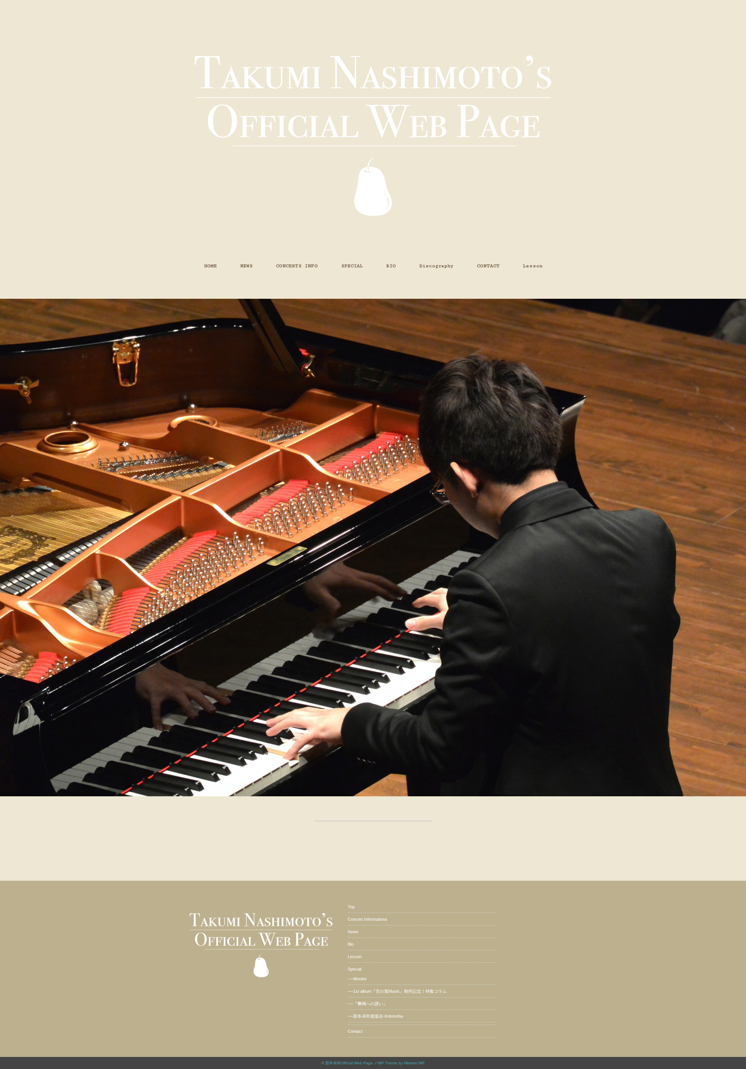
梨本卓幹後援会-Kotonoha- (378, 1016)
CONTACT (488, 266)
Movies (360, 978)
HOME (210, 266)
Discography (436, 266)
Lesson (532, 266)
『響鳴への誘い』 (370, 1003)
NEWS (246, 266)
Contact (355, 1031)
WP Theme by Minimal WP (401, 1063)
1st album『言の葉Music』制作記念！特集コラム (400, 991)
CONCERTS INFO (297, 266)
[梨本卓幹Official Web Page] (373, 29)
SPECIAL (352, 266)
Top (351, 906)
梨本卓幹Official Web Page (349, 1063)
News (353, 931)
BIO (391, 266)
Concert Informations (367, 919)
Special (354, 969)
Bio (351, 944)
